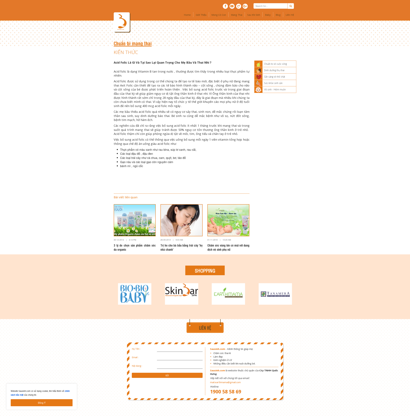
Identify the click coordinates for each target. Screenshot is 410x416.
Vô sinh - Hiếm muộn (275, 89)
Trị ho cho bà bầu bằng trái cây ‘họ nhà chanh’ (181, 247)
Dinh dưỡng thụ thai (274, 70)
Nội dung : (137, 365)
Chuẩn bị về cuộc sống (275, 63)
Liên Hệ (290, 14)
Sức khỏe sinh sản (273, 83)
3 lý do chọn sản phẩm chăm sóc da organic (135, 247)
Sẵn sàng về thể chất (274, 76)
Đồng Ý (41, 402)
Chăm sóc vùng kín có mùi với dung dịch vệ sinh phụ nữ (228, 247)
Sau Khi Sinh (253, 14)
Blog (278, 14)
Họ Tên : (136, 348)
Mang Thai (236, 14)
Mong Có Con (218, 14)
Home (187, 14)
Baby (268, 14)
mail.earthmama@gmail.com (225, 382)
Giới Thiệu (201, 14)
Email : (135, 357)
